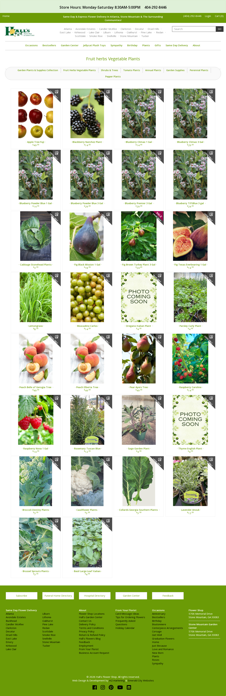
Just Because (159, 645)
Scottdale (80, 36)
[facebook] (95, 687)
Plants (146, 45)
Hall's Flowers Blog (90, 638)
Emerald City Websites (141, 680)
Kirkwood (79, 32)
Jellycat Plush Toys (94, 45)
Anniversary (158, 613)
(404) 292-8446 (192, 16)
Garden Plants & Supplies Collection (38, 70)
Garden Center (69, 45)
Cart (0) (219, 16)
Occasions (31, 45)
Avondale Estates (85, 28)
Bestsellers (49, 45)
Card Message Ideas (127, 613)
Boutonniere (159, 624)
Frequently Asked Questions (125, 622)
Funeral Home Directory (58, 595)
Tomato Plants (131, 70)
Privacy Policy (86, 631)
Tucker (145, 36)
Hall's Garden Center (91, 617)
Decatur (139, 28)
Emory (9, 642)
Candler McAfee (108, 28)
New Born (157, 652)
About (196, 45)
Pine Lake (146, 32)
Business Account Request (94, 652)
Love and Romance (163, 649)
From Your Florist (89, 649)
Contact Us (85, 620)
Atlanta (68, 28)
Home (6, 16)
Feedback (167, 595)
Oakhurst (132, 32)
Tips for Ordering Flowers (130, 617)
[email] (129, 687)
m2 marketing (117, 680)
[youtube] (120, 687)
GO (219, 28)
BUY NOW (35, 114)
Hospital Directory (94, 595)
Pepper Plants (113, 76)
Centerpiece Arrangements (167, 628)
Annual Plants (153, 70)
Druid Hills (153, 28)
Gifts (158, 45)
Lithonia (118, 32)
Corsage (157, 631)
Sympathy (116, 45)
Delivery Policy (87, 624)
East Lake (65, 32)
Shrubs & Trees (109, 70)
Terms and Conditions (91, 628)
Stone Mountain (129, 36)
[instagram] (103, 687)
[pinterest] (112, 687)
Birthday (132, 45)
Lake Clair (94, 32)
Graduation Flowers (163, 638)
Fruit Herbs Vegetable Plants (79, 70)
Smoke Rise (96, 36)
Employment (86, 645)
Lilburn (107, 32)
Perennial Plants (199, 70)
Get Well (157, 635)
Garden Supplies (175, 70)
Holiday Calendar (125, 628)
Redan (159, 32)
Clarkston (126, 28)
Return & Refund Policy (92, 635)
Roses (155, 659)
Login (208, 16)
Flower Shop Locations (92, 613)
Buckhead (11, 620)
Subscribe (21, 595)
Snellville (111, 36)
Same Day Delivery (177, 45)
